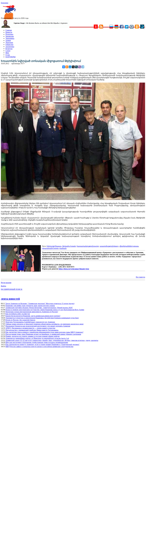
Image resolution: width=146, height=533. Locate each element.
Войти (3, 286)
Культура (8, 49)
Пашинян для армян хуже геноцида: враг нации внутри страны (30, 306)
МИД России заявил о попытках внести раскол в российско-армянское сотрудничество (39, 346)
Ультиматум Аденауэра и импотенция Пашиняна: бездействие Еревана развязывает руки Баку (42, 318)
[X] (73, 67)
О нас (7, 55)
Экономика (9, 38)
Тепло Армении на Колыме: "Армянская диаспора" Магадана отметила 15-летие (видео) (39, 303)
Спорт (7, 51)
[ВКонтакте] (63, 67)
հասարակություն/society (88, 246)
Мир (7, 53)
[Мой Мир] (70, 67)
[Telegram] (82, 67)
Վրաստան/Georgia (50, 248)
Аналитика (9, 47)
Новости (8, 32)
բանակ (62, 248)
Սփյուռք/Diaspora (54, 246)
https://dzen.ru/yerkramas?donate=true (74, 269)
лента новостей (10, 298)
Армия (8, 40)
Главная (8, 30)
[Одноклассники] (66, 67)
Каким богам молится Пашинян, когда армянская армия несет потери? (32, 316)
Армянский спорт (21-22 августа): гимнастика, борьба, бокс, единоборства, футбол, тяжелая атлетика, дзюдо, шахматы (51, 340)
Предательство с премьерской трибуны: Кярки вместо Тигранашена (31, 330)
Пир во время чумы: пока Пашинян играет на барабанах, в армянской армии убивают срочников (43, 334)
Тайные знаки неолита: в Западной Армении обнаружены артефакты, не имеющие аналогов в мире (44, 324)
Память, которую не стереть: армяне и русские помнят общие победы (32, 336)
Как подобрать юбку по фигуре (17, 314)
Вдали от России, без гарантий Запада (20, 320)
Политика (9, 34)
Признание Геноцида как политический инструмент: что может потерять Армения (37, 326)
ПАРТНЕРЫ (10, 57)
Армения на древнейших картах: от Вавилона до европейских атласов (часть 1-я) (37, 338)
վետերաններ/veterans (129, 246)
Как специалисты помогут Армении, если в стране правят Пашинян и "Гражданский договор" (42, 344)
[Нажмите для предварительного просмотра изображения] (73, 199)
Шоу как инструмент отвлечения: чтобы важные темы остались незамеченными (36, 342)
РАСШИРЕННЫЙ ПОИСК (11, 289)
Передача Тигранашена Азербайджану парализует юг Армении (30, 322)
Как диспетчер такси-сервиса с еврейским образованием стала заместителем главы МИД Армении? (44, 332)
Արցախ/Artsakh (69, 246)
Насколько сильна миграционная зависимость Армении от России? (31, 312)
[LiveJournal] (76, 67)
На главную (140, 277)
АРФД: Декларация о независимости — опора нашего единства (30, 328)
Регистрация (6, 283)
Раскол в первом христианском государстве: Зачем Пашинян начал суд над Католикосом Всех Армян (44, 310)
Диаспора (9, 42)
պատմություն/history (109, 246)
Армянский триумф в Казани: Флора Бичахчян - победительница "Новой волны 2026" (39, 308)
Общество (9, 44)
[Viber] (79, 67)
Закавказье (9, 36)
